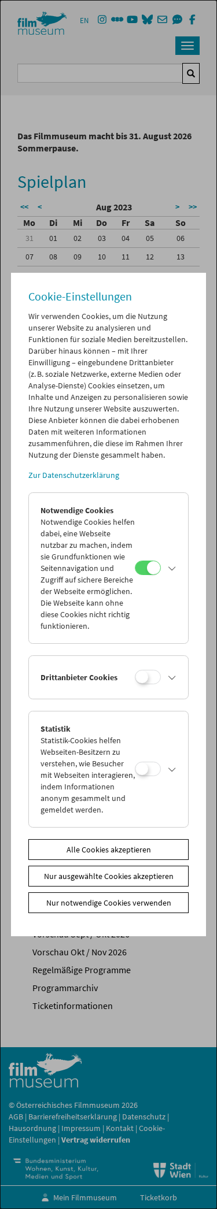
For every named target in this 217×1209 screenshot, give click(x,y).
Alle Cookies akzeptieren (109, 849)
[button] (172, 568)
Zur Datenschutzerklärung (73, 475)
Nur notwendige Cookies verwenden (108, 903)
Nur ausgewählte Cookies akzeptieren (109, 876)
